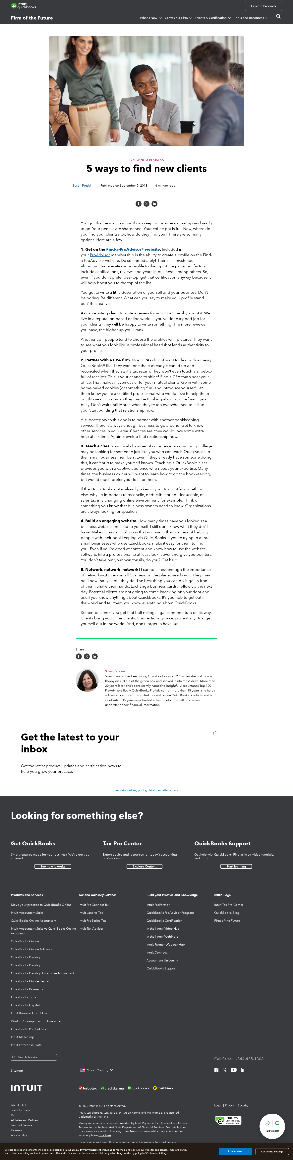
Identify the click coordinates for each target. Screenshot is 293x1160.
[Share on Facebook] (139, 204)
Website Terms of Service (160, 1142)
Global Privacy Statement (86, 1149)
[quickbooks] (23, 6)
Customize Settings (272, 1151)
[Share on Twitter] (146, 204)
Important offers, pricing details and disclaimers (146, 790)
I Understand (235, 1151)
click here (104, 1135)
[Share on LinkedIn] (154, 204)
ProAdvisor (100, 254)
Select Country (97, 1070)
